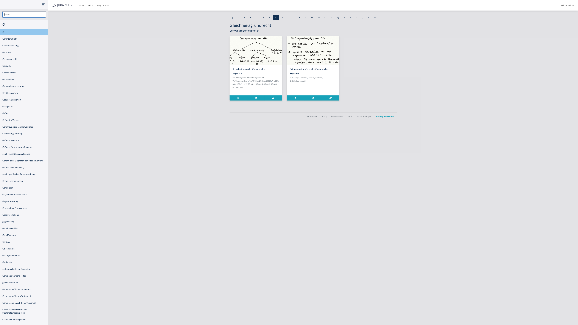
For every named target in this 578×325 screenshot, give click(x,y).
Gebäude (6, 66)
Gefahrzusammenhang (12, 181)
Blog (98, 5)
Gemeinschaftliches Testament (16, 296)
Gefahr (5, 113)
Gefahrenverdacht (10, 140)
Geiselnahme (8, 248)
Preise (106, 5)
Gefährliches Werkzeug (13, 167)
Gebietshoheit (9, 72)
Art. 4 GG (252, 81)
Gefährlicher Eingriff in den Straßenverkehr (22, 160)
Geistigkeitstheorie (11, 255)
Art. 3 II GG (236, 84)
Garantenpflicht (9, 38)
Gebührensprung (10, 93)
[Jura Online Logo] (63, 5)
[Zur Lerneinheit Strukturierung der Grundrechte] (273, 98)
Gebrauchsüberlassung (13, 86)
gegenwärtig (8, 221)
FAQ (324, 116)
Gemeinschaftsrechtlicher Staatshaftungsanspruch (14, 311)
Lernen (81, 5)
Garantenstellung (10, 45)
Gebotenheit (8, 79)
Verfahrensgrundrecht (241, 81)
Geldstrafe (7, 262)
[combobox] (24, 15)
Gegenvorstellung (10, 215)
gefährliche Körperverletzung (16, 154)
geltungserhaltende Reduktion (16, 269)
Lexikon (90, 5)
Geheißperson (9, 235)
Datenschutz (337, 116)
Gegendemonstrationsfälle (14, 194)
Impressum (312, 116)
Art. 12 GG (262, 84)
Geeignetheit (8, 106)
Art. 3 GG (275, 81)
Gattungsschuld (9, 59)
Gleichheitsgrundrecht (241, 78)
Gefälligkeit (7, 187)
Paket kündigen (364, 116)
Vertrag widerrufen (385, 116)
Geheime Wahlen (10, 228)
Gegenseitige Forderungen (14, 208)
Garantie (6, 52)
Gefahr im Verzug (10, 120)
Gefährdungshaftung (12, 133)
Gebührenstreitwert (11, 99)
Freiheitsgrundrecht (256, 78)
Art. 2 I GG (254, 84)
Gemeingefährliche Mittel (14, 275)
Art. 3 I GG (239, 87)
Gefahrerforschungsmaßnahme (17, 147)
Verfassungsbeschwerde (298, 78)
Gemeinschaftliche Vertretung (16, 289)
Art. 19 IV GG (245, 84)
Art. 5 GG (269, 84)
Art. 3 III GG (267, 81)
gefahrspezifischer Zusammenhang (18, 174)
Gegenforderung (10, 201)
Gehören (6, 242)
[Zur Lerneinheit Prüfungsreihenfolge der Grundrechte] (330, 98)
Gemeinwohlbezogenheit (14, 319)
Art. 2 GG (259, 81)
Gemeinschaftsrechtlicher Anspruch (19, 303)
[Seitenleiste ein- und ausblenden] (43, 4)
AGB (350, 116)
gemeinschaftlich (10, 282)
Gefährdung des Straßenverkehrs (17, 126)
